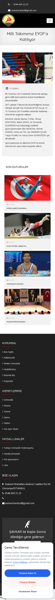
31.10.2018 (11, 204)
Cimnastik (8, 399)
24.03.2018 (11, 280)
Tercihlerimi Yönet (27, 591)
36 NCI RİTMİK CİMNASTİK (16, 246)
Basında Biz (9, 375)
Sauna (7, 417)
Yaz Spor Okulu (11, 429)
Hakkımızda (9, 357)
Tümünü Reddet (28, 582)
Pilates (7, 423)
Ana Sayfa (8, 351)
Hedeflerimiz (10, 369)
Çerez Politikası (20, 562)
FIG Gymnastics (11, 459)
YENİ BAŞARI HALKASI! (15, 284)
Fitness (7, 405)
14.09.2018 (11, 242)
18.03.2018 (11, 318)
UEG (6, 465)
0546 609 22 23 (20, 4)
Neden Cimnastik (12, 363)
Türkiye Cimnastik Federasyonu (18, 447)
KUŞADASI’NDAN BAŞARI (16, 322)
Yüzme (7, 411)
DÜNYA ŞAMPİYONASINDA (16, 208)
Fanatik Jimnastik (12, 453)
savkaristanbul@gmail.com (24, 10)
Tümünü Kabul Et (27, 573)
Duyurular (8, 381)
